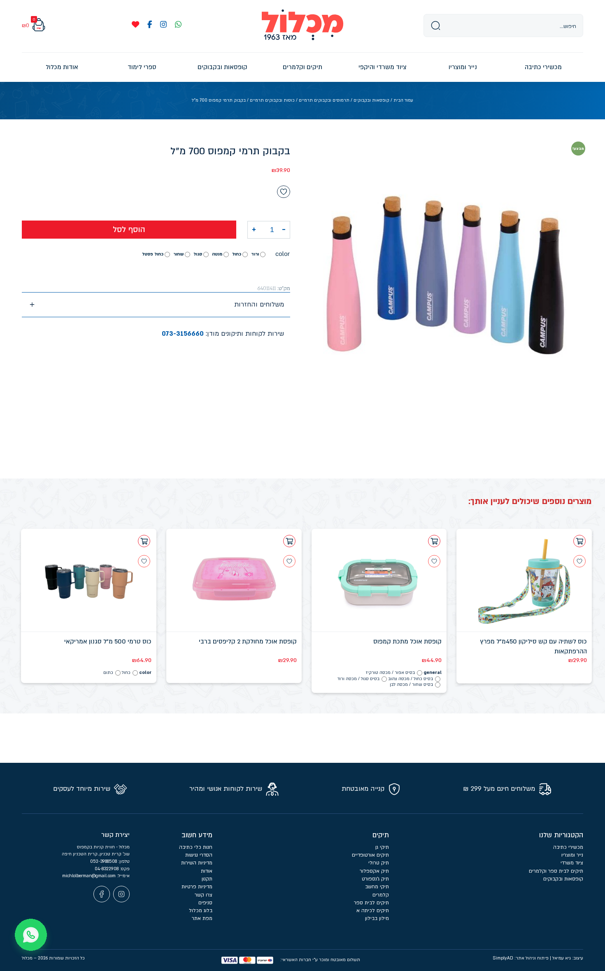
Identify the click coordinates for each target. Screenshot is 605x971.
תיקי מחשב (377, 886)
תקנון (207, 879)
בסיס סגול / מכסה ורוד (358, 679)
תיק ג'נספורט (375, 879)
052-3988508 (104, 861)
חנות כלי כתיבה (195, 847)
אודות (206, 871)
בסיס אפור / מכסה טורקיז (390, 673)
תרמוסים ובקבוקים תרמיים (324, 100)
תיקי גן (382, 847)
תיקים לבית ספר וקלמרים (556, 871)
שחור (178, 254)
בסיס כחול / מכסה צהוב (410, 679)
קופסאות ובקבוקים (371, 100)
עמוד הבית (403, 100)
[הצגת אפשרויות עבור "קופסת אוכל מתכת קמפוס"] (434, 541)
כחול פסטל (152, 254)
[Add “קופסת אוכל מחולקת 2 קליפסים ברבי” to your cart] (289, 541)
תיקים (380, 835)
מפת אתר (202, 918)
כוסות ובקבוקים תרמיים (272, 100)
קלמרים (380, 895)
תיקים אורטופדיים (370, 855)
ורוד (255, 254)
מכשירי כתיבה (568, 847)
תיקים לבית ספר (371, 902)
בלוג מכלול (200, 910)
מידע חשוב (197, 835)
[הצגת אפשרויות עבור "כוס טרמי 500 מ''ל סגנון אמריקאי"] (144, 541)
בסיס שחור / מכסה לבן (411, 685)
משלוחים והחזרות (259, 304)
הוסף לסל (129, 229)
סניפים (205, 902)
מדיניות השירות (196, 862)
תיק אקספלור (374, 871)
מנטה (217, 254)
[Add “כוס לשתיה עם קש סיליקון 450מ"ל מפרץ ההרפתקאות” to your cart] (579, 541)
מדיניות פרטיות (197, 886)
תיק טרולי (378, 862)
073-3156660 (183, 333)
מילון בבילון (377, 918)
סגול (197, 254)
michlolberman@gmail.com (89, 876)
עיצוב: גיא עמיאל (567, 958)
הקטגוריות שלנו (561, 835)
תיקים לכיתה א (372, 910)
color (282, 254)
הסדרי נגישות (198, 855)
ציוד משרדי (572, 862)
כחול (236, 254)
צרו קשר (203, 895)
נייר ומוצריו (572, 855)
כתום (108, 673)
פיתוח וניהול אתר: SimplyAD (521, 958)
